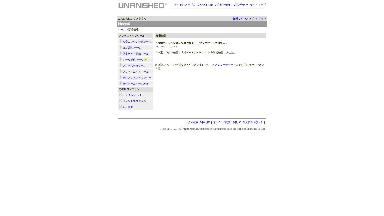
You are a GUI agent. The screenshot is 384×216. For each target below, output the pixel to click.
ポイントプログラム (134, 101)
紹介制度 (128, 107)
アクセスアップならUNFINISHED (193, 4)
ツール (137, 41)
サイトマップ (258, 4)
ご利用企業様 (222, 4)
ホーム (122, 29)
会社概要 (193, 122)
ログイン (261, 18)
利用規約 (205, 122)
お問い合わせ (240, 4)
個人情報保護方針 (253, 122)
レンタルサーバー (133, 95)
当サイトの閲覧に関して (226, 122)
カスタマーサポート (224, 64)
